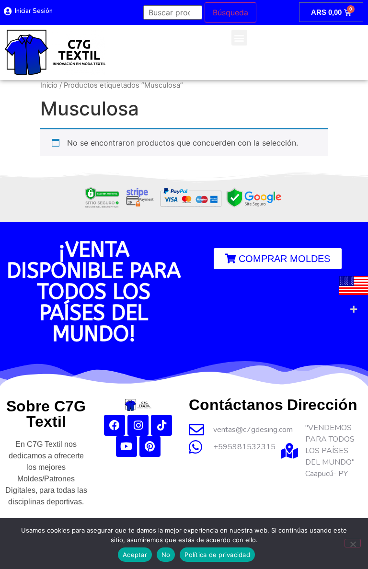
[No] (353, 543)
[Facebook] (114, 425)
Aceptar (135, 554)
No (166, 554)
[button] (239, 38)
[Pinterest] (150, 446)
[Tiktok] (161, 425)
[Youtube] (126, 446)
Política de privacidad (217, 554)
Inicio (49, 85)
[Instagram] (138, 425)
